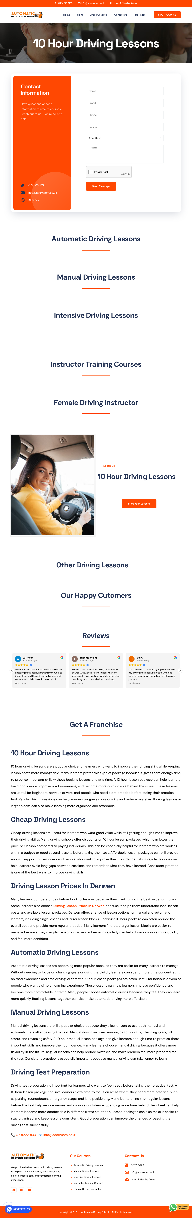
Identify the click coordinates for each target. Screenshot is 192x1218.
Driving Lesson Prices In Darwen (79, 906)
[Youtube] (29, 1190)
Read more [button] (19, 683)
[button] (180, 670)
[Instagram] (21, 1190)
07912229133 (65, 3)
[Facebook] (13, 1190)
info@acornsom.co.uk (93, 3)
